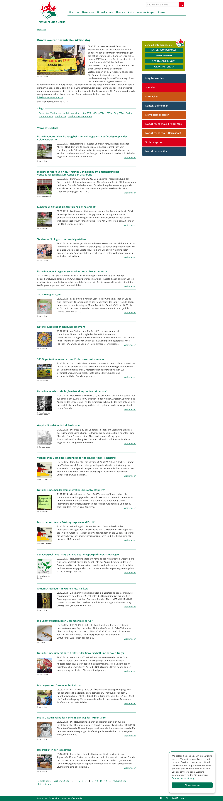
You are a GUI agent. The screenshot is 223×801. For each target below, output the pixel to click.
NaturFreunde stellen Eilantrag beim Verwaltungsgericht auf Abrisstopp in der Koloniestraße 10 (82, 138)
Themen (120, 12)
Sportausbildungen (164, 61)
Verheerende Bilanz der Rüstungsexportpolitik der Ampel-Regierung (76, 457)
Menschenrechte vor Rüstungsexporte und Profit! (66, 522)
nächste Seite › (120, 780)
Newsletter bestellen (157, 114)
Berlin (129, 113)
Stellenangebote (154, 142)
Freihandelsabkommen (80, 116)
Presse (161, 12)
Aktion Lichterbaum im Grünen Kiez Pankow (62, 588)
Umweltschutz (105, 12)
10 (96, 780)
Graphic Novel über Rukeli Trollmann (58, 425)
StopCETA (119, 113)
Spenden (150, 87)
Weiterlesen (130, 157)
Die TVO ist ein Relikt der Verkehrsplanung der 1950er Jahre (71, 717)
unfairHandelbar (71, 113)
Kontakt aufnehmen (156, 105)
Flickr (182, 798)
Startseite (41, 29)
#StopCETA (99, 113)
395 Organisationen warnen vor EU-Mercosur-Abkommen (70, 359)
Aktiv (131, 12)
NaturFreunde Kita (156, 151)
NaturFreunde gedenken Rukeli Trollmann (61, 326)
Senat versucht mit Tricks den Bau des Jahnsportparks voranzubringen (78, 554)
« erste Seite (44, 780)
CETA (109, 113)
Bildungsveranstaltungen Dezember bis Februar (65, 620)
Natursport (88, 12)
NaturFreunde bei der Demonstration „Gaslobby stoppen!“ (71, 490)
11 (101, 780)
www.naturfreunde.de (72, 798)
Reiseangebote (163, 55)
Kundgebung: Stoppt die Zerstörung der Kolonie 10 (66, 206)
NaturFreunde (46, 116)
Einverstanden (192, 785)
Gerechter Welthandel (50, 113)
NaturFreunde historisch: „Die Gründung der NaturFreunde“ (72, 391)
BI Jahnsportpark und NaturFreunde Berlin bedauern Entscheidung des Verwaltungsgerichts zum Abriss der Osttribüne (78, 173)
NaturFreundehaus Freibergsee (163, 124)
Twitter (167, 798)
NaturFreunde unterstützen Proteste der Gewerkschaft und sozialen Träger (80, 653)
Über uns (74, 12)
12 (105, 780)
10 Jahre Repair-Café (49, 294)
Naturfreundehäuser (163, 49)
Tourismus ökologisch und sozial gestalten (61, 239)
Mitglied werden (154, 78)
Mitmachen (151, 96)
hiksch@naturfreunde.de (50, 97)
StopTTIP (87, 113)
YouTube (175, 798)
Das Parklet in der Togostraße (54, 749)
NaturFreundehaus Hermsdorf (163, 133)
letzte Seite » (44, 784)
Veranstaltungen (146, 12)
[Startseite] (48, 10)
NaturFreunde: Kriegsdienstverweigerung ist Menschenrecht (72, 271)
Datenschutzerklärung (183, 778)
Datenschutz (54, 798)
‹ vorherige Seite (61, 780)
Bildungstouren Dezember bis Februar (59, 685)
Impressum (42, 798)
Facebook (161, 798)
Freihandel (60, 116)
